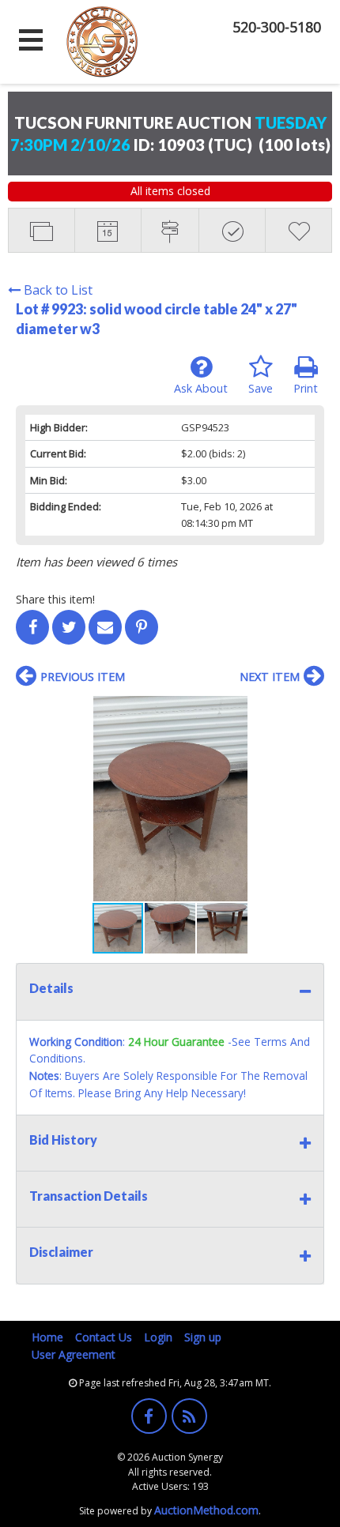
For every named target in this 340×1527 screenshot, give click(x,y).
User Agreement (73, 1354)
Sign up (202, 1337)
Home (47, 1337)
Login (158, 1337)
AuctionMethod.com (206, 1510)
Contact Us (103, 1337)
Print (305, 388)
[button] (310, 710)
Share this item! (55, 599)
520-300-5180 (276, 26)
